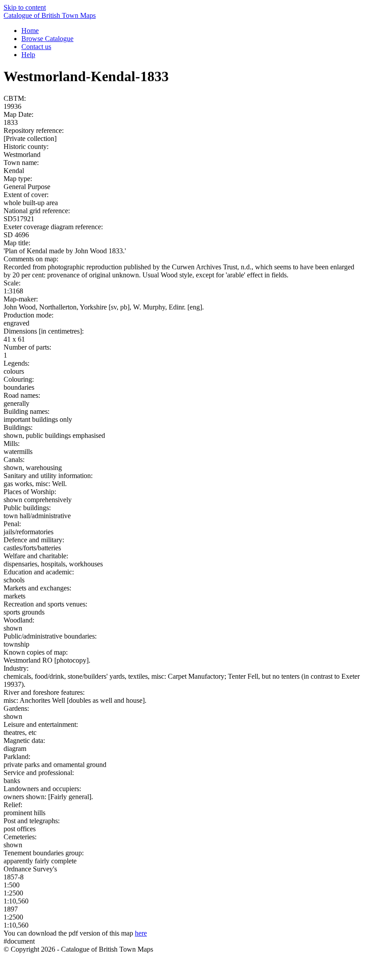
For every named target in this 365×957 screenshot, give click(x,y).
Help (28, 54)
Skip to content (25, 7)
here (141, 933)
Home (30, 30)
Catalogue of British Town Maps (50, 15)
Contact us (36, 46)
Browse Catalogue (47, 38)
